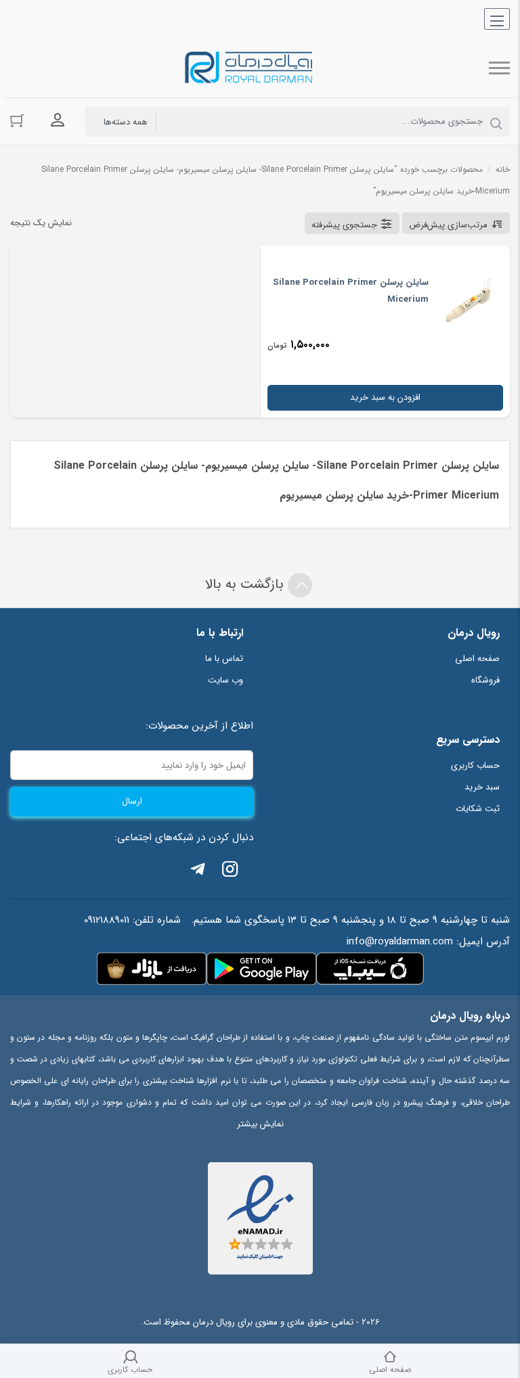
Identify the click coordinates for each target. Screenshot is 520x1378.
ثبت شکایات (478, 809)
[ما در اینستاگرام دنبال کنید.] (230, 871)
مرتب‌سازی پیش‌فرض (448, 225)
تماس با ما (224, 658)
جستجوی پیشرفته (344, 225)
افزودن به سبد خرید (385, 397)
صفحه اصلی (477, 658)
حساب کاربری (475, 765)
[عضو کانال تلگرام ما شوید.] (197, 871)
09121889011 (106, 920)
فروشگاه (485, 680)
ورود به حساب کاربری (57, 120)
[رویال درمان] (250, 68)
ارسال (132, 801)
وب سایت (225, 680)
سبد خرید (482, 787)
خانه (503, 169)
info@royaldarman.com (400, 942)
